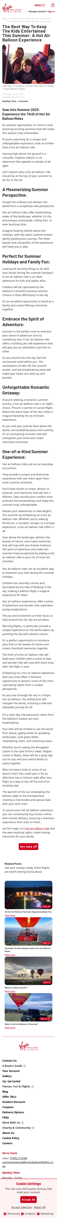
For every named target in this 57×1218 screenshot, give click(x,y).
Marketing (47, 1213)
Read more (10, 915)
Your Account (11, 1071)
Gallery (7, 1076)
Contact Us (9, 1060)
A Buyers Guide (12, 1065)
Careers (7, 1143)
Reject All (40, 1207)
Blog (4, 18)
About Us (8, 1133)
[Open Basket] (53, 5)
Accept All (28, 1199)
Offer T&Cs (9, 1096)
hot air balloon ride (37, 828)
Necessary (13, 1213)
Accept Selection (22, 1207)
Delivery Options (13, 1112)
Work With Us (11, 1122)
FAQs (5, 1117)
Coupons (8, 1107)
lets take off (28, 846)
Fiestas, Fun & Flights (16, 1086)
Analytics (30, 1213)
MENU (38, 5)
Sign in (51, 11)
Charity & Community (16, 1127)
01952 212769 (18, 1158)
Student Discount (13, 1102)
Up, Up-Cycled (11, 1081)
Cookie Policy (10, 1138)
